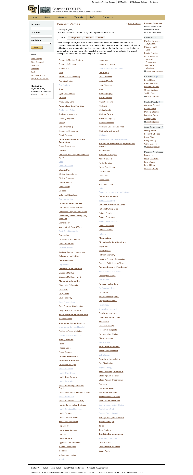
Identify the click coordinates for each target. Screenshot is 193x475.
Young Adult (104, 451)
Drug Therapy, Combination (71, 306)
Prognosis (103, 292)
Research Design (106, 326)
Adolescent (64, 68)
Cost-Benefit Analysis (68, 231)
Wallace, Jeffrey (151, 168)
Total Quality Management (111, 434)
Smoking (103, 384)
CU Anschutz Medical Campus (103, 2)
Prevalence (104, 280)
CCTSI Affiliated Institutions (74, 468)
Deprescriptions (66, 260)
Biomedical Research (68, 131)
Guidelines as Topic (67, 364)
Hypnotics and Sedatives (70, 442)
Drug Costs (64, 294)
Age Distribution (66, 81)
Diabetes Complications (70, 268)
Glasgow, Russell (152, 105)
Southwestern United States (111, 405)
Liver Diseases (105, 77)
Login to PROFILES (40, 79)
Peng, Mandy (150, 140)
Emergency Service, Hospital (71, 327)
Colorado (63, 191)
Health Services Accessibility (71, 401)
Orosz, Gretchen (151, 90)
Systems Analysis (106, 421)
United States (105, 442)
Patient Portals (105, 213)
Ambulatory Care (66, 102)
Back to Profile (134, 23)
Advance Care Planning (69, 77)
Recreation (104, 321)
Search (48, 17)
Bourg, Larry (149, 155)
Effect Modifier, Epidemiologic (73, 314)
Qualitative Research (108, 309)
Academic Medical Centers (71, 60)
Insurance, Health (107, 64)
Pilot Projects (104, 250)
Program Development (109, 296)
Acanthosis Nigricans (68, 64)
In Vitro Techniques (67, 447)
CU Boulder (122, 2)
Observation (104, 171)
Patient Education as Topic (112, 205)
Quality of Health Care (109, 317)
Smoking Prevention (108, 392)
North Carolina (105, 163)
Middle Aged (104, 150)
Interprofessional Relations (111, 68)
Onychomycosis (106, 184)
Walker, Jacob (150, 144)
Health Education (66, 381)
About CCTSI (56, 468)
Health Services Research (70, 409)
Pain (101, 188)
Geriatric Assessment (68, 356)
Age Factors (64, 85)
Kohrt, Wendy (150, 162)
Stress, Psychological (108, 413)
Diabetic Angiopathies (69, 281)
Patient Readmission (108, 221)
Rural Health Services (109, 346)
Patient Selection (106, 225)
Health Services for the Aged (72, 405)
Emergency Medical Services (72, 323)
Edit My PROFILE (39, 75)
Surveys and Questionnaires (111, 417)
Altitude (62, 97)
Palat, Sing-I (149, 137)
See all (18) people (152, 96)
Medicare (103, 135)
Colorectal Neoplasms (68, 195)
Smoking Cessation (107, 388)
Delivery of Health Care (69, 256)
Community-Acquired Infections (73, 212)
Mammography (105, 93)
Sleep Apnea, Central (109, 376)
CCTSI (45, 468)
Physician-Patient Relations (112, 242)
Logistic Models (106, 81)
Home (34, 17)
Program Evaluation (108, 300)
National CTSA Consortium (97, 468)
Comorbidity (64, 223)
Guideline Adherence (69, 360)
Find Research (37, 62)
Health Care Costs (67, 373)
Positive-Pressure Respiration (112, 259)
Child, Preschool (66, 166)
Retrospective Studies (108, 334)
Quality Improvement (108, 313)
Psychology (104, 305)
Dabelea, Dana (151, 115)
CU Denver (154, 2)
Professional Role (107, 288)
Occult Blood (104, 175)
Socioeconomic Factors (109, 396)
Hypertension (65, 438)
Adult (61, 72)
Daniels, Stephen (152, 112)
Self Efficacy (104, 355)
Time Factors (105, 430)
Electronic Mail (65, 319)
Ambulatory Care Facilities (71, 106)
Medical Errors (106, 114)
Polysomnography (107, 255)
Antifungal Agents (66, 118)
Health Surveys (65, 413)
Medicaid (103, 106)
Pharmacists (105, 238)
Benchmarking (66, 127)
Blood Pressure (65, 135)
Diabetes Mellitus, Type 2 (70, 277)
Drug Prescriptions (67, 302)
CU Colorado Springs (138, 2)
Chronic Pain (64, 170)
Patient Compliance (108, 196)
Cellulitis (62, 150)
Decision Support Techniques (72, 252)
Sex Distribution (106, 363)
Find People (36, 59)
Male (101, 89)
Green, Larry (150, 108)
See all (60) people (152, 122)
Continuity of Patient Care (70, 227)
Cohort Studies (65, 182)
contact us (42, 94)
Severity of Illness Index (109, 359)
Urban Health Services (109, 447)
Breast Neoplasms (67, 146)
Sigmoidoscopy (105, 367)
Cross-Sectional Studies (69, 239)
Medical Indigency (107, 118)
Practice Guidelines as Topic (111, 263)
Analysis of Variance (68, 114)
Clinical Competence (68, 174)
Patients (102, 234)
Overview (62, 17)
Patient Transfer (106, 230)
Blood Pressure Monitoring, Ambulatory (151, 59)
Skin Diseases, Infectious (111, 371)
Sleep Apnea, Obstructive (111, 380)
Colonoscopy (64, 186)
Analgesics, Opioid (67, 110)
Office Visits (104, 179)
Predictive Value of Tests (110, 271)
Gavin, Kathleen (151, 158)
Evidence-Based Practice (70, 335)
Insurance (103, 60)
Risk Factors (104, 342)
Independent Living (67, 455)
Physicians (103, 246)
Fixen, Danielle (151, 83)
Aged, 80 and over (67, 93)
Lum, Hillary (149, 80)
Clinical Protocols (66, 178)
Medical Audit (105, 110)
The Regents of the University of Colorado (61, 472)
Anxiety (62, 123)
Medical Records (106, 123)
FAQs (92, 17)
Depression (64, 264)
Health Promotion (66, 396)
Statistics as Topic (107, 409)
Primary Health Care (108, 284)
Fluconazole (65, 348)
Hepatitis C (64, 426)
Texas (101, 426)
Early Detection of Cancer (70, 310)
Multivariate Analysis (108, 154)
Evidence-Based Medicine (70, 331)
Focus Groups (65, 352)
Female (62, 344)
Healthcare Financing (68, 421)
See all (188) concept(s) (154, 71)
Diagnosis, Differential (68, 285)
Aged (61, 89)
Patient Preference (107, 217)
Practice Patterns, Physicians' (113, 267)
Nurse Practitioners (107, 167)
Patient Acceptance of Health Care (114, 192)
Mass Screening (106, 102)
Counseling (64, 235)
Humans (62, 434)
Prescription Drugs (107, 276)
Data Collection (66, 243)
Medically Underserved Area (111, 127)
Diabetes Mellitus (66, 273)
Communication (66, 199)
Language (104, 72)
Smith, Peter (149, 93)
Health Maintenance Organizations (74, 392)
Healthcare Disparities (68, 417)
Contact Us (108, 17)
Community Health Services (71, 207)
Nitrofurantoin (105, 159)
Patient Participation (109, 209)
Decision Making (66, 248)
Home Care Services (68, 430)
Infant (61, 459)
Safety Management (108, 351)
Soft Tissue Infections (109, 401)
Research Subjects (108, 330)
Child (61, 161)
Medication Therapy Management (114, 139)
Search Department (153, 147)
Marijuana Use (105, 97)
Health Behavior (66, 369)
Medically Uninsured (109, 131)
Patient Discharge (107, 200)
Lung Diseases (105, 85)
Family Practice (66, 339)
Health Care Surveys (68, 377)
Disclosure (63, 289)
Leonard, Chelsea (152, 134)
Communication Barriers (70, 203)
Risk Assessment (106, 338)
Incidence (63, 451)
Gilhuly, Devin (150, 130)
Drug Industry (65, 298)
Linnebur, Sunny (151, 86)
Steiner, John (150, 118)
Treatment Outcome (108, 438)
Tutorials (78, 17)
